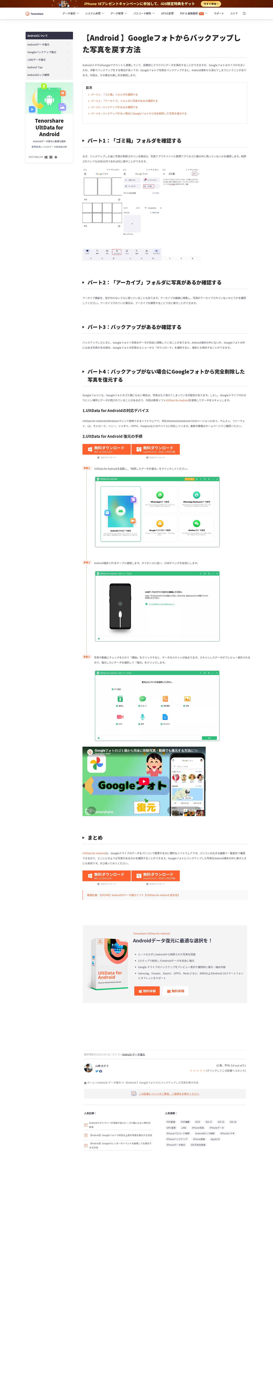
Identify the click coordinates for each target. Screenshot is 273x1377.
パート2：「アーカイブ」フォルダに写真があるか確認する (124, 101)
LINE (183, 1127)
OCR (197, 1121)
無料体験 (149, 991)
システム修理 (92, 13)
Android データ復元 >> (111, 1082)
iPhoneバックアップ (177, 1139)
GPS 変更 (171, 1127)
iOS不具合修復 (198, 1144)
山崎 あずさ (102, 1066)
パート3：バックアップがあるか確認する (114, 107)
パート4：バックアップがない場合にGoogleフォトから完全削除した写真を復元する (139, 113)
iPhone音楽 (199, 1139)
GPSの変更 (167, 13)
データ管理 (117, 13)
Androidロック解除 (205, 1133)
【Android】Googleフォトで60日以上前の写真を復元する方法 (120, 1135)
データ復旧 (69, 13)
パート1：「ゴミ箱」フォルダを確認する (114, 94)
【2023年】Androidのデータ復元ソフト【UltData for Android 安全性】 (139, 895)
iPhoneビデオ (227, 1133)
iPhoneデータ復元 (176, 1144)
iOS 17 (209, 1121)
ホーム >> (92, 1082)
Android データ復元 (133, 1054)
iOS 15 (221, 1121)
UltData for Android (177, 400)
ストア (234, 13)
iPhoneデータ (217, 1127)
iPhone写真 (198, 1127)
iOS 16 (233, 1121)
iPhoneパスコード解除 (178, 1133)
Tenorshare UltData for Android (151, 933)
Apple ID (215, 1139)
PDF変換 (171, 1121)
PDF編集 (185, 1121)
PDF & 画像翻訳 (189, 13)
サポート (219, 13)
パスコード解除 (142, 13)
